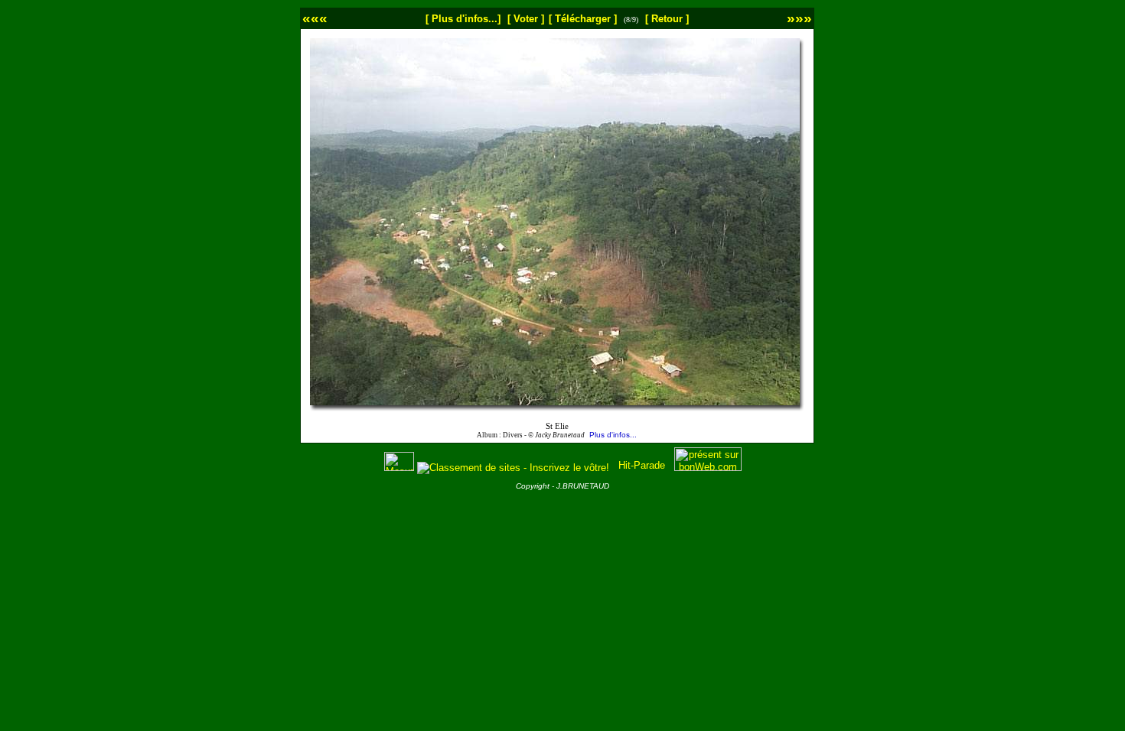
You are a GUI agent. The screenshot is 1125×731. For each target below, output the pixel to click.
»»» (799, 18)
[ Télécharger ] (583, 18)
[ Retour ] (667, 18)
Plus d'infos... (613, 434)
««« (315, 18)
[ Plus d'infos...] (463, 18)
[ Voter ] (525, 18)
